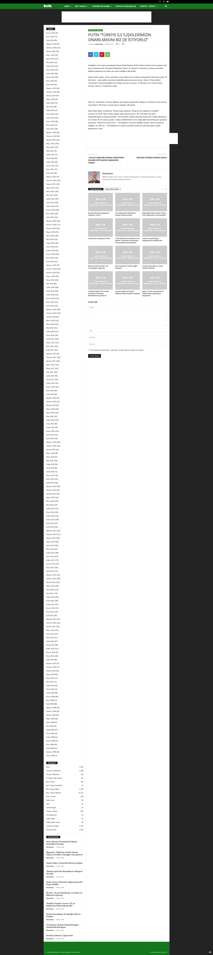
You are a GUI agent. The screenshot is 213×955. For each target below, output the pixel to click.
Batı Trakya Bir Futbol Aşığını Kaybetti (126, 267)
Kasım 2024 (50, 33)
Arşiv (66, 6)
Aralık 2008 (50, 737)
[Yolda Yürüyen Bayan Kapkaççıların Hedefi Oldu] (154, 227)
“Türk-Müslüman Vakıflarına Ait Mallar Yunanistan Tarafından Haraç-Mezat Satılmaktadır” (127, 240)
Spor (48, 804)
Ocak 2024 (50, 70)
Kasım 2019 (50, 254)
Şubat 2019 (50, 287)
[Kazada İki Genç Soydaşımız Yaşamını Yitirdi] (100, 202)
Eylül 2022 (50, 129)
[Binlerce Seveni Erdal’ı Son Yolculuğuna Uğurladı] (100, 255)
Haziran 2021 (51, 184)
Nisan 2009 (50, 722)
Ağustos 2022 (51, 132)
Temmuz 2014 (51, 490)
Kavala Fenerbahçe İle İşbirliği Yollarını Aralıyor (63, 915)
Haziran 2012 (51, 582)
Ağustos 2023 (51, 88)
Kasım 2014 (50, 475)
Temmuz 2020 (51, 225)
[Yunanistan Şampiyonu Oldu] (100, 227)
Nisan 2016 (50, 413)
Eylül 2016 (50, 394)
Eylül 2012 (50, 571)
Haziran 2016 (51, 405)
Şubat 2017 (50, 376)
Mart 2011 (49, 638)
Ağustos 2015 (51, 442)
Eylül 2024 (50, 40)
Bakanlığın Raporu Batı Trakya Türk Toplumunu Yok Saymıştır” (154, 214)
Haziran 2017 (51, 361)
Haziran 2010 (51, 671)
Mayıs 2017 (50, 365)
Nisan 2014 (50, 501)
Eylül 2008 (50, 748)
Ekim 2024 (50, 37)
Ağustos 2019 (51, 265)
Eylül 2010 (50, 660)
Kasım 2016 (50, 387)
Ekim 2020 (50, 214)
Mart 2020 (49, 239)
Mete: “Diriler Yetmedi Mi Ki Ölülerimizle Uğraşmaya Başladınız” (153, 293)
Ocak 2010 (50, 689)
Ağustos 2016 (51, 398)
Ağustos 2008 (51, 752)
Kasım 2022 (50, 121)
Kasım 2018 (50, 298)
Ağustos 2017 (51, 354)
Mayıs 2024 (50, 55)
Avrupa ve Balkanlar (125, 6)
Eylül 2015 (50, 438)
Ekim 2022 (50, 125)
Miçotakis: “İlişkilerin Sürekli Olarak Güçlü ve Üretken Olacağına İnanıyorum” (64, 853)
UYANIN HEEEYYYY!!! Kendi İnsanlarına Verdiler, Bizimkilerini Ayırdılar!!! (98, 293)
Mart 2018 (49, 328)
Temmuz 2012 (51, 579)
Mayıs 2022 (50, 144)
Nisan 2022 (50, 147)
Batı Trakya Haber (52, 789)
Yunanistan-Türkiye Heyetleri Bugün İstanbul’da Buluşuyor (62, 926)
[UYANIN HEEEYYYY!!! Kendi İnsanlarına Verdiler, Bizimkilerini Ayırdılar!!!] (100, 280)
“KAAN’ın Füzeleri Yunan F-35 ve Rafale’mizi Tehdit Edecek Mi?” (60, 904)
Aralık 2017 (50, 339)
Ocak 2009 (50, 733)
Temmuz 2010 (51, 667)
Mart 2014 (49, 505)
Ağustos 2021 (51, 177)
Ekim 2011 (50, 612)
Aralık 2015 (50, 427)
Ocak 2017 (50, 379)
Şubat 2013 (50, 553)
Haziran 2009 (51, 715)
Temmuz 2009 (51, 711)
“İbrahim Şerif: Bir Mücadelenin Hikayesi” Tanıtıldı (64, 872)
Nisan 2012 (50, 590)
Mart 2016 (49, 416)
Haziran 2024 (51, 51)
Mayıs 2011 (50, 630)
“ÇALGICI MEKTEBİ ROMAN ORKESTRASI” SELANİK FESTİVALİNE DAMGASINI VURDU (106, 160)
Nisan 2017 (50, 368)
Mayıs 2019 (50, 276)
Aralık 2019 (50, 250)
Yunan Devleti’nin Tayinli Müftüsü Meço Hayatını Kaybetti (127, 292)
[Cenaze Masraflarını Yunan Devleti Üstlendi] (154, 255)
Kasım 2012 (50, 564)
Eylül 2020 (50, 217)
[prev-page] (163, 189)
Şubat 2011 (50, 641)
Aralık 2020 (50, 206)
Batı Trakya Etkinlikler (54, 785)
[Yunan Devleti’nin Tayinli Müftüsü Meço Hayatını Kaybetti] (127, 280)
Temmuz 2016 (51, 402)
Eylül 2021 (50, 173)
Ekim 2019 (50, 258)
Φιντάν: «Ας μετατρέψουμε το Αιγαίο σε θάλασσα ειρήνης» (64, 893)
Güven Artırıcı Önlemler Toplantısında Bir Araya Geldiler (64, 883)
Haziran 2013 (51, 538)
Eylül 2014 (50, 483)
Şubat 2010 (50, 685)
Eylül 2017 (50, 350)
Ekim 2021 (50, 169)
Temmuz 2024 (51, 48)
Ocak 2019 (50, 291)
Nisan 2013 (50, 545)
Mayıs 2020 (50, 232)
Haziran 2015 (51, 450)
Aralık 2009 (50, 693)
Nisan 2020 (50, 236)
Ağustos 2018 (51, 309)
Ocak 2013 (50, 556)
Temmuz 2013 (51, 534)
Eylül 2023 (50, 85)
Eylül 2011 (50, 615)
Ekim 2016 (50, 391)
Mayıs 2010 (50, 674)
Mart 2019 (49, 284)
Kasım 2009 (50, 697)
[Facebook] (160, 2)
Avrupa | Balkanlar (52, 774)
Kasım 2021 (50, 166)
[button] (166, 6)
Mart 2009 (49, 726)
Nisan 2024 (50, 59)
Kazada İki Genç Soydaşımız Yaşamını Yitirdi (98, 214)
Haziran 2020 (51, 228)
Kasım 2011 (50, 608)
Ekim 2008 (50, 744)
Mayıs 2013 (50, 542)
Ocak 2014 (50, 512)
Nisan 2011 (50, 634)
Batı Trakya (80, 6)
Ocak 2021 (50, 203)
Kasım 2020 (50, 210)
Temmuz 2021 (51, 180)
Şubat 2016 (50, 420)
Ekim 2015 (50, 435)
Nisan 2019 (50, 280)
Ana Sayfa (91, 28)
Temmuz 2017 (51, 357)
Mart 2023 (49, 107)
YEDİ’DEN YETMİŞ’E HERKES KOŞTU (151, 157)
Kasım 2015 (50, 431)
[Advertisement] (106, 16)
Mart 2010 (49, 682)
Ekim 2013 (50, 523)
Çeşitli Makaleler (95, 189)
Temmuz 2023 (51, 92)
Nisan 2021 (50, 191)
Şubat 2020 (50, 243)
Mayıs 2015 (50, 453)
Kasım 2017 (50, 343)
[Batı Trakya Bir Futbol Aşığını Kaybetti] (127, 255)
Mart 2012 (49, 593)
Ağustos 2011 (51, 619)
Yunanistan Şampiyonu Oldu (99, 238)
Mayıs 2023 (50, 99)
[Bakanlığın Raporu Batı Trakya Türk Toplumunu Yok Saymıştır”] (154, 202)
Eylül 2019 (50, 261)
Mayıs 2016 (50, 409)
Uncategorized (51, 815)
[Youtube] (167, 2)
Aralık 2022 (50, 118)
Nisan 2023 (50, 103)
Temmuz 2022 (51, 136)
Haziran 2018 (51, 317)
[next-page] (166, 189)
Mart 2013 (49, 549)
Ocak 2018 (50, 335)
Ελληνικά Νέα (51, 830)
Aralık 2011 (50, 604)
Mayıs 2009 (50, 719)
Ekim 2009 (50, 700)
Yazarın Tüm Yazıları (112, 189)
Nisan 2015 (50, 457)
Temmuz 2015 (51, 446)
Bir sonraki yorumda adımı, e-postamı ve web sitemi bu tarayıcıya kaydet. (117, 350)
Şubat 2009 (50, 730)
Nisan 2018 (50, 324)
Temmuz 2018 (51, 313)
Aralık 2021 (50, 162)
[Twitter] (163, 2)
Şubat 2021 (50, 199)
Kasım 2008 (50, 741)
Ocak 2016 (50, 424)
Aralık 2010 (50, 649)
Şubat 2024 (50, 66)
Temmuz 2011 (51, 623)
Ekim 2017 (50, 346)
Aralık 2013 (50, 516)
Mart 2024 (49, 62)
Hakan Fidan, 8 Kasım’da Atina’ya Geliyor (64, 863)
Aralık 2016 (50, 383)
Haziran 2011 (50, 626)
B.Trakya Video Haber (54, 778)
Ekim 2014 (50, 479)
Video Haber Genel (53, 822)
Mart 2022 (49, 151)
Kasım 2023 (50, 77)
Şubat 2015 (50, 464)
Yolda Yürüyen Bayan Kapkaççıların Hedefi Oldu (152, 239)
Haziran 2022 (51, 140)
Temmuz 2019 (51, 269)
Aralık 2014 (50, 472)
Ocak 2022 (50, 158)
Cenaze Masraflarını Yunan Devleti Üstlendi (152, 267)
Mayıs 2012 (50, 586)
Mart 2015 (49, 461)
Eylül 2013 (50, 527)
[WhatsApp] (107, 54)
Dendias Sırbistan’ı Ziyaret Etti (59, 935)
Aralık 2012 (50, 560)
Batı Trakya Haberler (102, 28)
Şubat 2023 (50, 110)
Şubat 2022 (50, 155)
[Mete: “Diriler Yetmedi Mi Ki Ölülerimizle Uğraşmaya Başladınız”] (154, 280)
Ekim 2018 (50, 302)
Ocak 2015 (50, 468)
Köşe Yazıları (51, 796)
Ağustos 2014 (51, 486)
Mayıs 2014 (50, 497)
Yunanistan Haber (101, 6)
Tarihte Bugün (51, 808)
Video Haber (50, 819)
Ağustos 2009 (51, 708)
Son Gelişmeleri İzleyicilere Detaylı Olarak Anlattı (125, 214)
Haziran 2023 (51, 96)
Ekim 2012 (50, 568)
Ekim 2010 (50, 656)
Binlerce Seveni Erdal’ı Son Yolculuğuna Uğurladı (98, 267)
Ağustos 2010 (51, 663)
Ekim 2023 (50, 81)
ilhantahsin (99, 44)
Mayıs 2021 (50, 188)
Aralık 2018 (50, 295)
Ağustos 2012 (51, 575)
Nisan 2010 (50, 678)
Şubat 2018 (50, 332)
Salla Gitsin (50, 800)
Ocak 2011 (50, 645)
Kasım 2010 (50, 652)
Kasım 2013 (50, 520)
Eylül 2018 (50, 306)
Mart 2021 (49, 195)
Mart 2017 (49, 372)
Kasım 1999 (50, 756)
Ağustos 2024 (51, 44)
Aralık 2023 (50, 73)
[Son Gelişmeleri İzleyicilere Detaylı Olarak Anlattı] (127, 202)
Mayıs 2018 (50, 320)
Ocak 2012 (50, 601)
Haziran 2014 (51, 494)
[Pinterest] (101, 54)
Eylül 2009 (50, 704)
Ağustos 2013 (51, 531)
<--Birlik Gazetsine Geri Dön (158, 952)
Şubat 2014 (50, 509)
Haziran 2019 (51, 273)
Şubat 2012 (50, 597)
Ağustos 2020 (51, 221)
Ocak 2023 (50, 114)
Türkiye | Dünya (147, 6)
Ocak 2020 (50, 247)
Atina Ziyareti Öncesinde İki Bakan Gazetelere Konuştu (61, 842)
